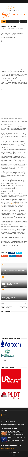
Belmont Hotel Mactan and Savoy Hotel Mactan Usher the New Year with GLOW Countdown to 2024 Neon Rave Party (16, 440)
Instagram (3, 414)
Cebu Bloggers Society (11, 8)
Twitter (3, 415)
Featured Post (20, 28)
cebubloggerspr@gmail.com (8, 448)
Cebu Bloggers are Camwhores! (9, 428)
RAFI (2, 205)
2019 (3, 264)
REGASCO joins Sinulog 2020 (8, 297)
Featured (15, 28)
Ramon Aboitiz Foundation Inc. (18, 203)
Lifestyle (4, 30)
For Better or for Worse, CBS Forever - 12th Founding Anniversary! (12, 284)
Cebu (12, 28)
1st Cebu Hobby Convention (8, 421)
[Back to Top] (14, 455)
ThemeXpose (16, 452)
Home (3, 21)
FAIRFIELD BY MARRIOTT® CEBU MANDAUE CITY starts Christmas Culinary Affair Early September (16, 433)
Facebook (3, 413)
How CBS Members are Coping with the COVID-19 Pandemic (14, 271)
